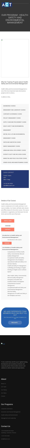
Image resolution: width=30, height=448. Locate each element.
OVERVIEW (7, 225)
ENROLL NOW (7, 220)
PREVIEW (7, 243)
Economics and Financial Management (10, 412)
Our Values (4, 393)
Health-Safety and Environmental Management (13, 128)
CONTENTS (7, 229)
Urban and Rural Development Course (14, 150)
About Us (3, 383)
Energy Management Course (11, 146)
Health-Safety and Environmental (9, 415)
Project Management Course (12, 118)
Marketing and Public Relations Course (15, 158)
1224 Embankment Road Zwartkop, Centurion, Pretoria (8, 431)
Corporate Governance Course (12, 114)
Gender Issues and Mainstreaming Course (15, 162)
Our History (4, 390)
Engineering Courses (9, 106)
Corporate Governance (7, 408)
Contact (3, 396)
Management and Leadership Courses (14, 110)
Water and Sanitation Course (12, 142)
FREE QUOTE (14, 322)
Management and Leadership (8, 418)
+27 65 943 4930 (5, 436)
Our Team (3, 386)
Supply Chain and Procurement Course (14, 122)
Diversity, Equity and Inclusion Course (14, 154)
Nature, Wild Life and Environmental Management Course (14, 136)
